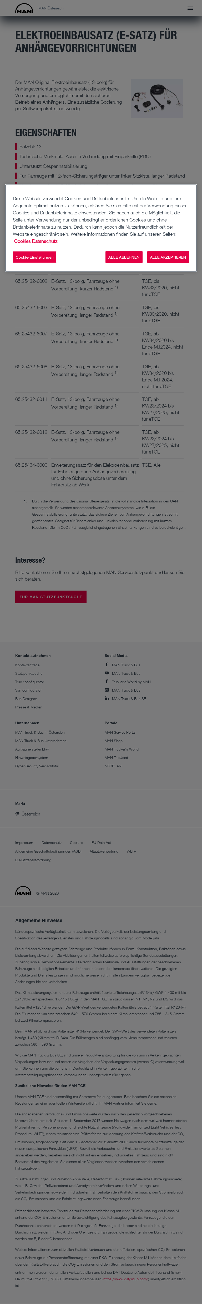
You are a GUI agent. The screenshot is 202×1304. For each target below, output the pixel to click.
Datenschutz (44, 241)
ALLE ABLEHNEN (123, 257)
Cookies (22, 241)
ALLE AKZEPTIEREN (168, 257)
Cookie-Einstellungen (35, 257)
